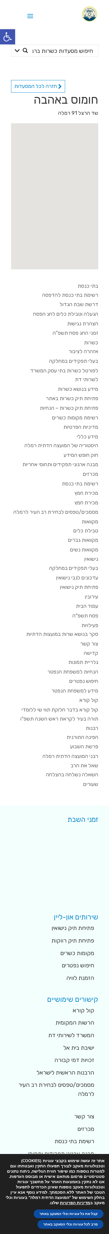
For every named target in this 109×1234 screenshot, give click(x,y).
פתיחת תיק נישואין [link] (79, 587)
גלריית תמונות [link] (83, 662)
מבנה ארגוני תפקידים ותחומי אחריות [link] (60, 464)
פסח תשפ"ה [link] (85, 615)
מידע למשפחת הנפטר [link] (74, 691)
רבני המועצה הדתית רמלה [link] (70, 756)
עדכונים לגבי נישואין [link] (77, 578)
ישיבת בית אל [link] (78, 1047)
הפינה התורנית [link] (82, 737)
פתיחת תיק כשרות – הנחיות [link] (69, 408)
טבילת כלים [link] (85, 530)
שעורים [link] (90, 784)
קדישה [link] (91, 653)
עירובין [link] (91, 596)
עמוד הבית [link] (87, 606)
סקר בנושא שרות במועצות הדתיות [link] (62, 634)
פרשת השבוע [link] (84, 746)
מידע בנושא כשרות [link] (78, 389)
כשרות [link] (91, 342)
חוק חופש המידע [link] (81, 455)
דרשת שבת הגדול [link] (79, 304)
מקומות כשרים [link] (77, 953)
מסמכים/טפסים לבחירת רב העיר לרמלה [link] (55, 512)
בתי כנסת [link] (88, 286)
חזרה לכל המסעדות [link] (36, 86)
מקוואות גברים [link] (83, 540)
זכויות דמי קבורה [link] (74, 1059)
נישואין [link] (91, 559)
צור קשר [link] (89, 644)
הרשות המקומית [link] (75, 1022)
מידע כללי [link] (87, 436)
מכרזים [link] (90, 474)
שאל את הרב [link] (84, 765)
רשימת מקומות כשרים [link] (75, 417)
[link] (7, 36)
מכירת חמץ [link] (86, 493)
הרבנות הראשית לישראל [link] (65, 1072)
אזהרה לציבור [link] (83, 351)
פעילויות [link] (89, 625)
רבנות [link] (92, 728)
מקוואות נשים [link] (84, 549)
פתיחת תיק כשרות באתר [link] (72, 398)
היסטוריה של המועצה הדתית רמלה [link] (61, 445)
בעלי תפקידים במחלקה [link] (73, 361)
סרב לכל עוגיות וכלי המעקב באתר (70, 1224)
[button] (30, 20)
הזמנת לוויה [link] (80, 977)
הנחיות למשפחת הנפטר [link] (72, 672)
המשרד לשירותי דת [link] (71, 1035)
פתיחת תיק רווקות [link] (72, 940)
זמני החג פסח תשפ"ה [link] (75, 333)
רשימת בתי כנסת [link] (80, 483)
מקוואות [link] (90, 521)
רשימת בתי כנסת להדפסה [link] (70, 295)
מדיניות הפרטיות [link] (80, 427)
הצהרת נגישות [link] (82, 323)
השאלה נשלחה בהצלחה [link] (72, 774)
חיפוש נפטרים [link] (83, 681)
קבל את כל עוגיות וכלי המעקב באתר (69, 1214)
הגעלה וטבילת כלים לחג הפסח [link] (65, 314)
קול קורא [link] (88, 700)
